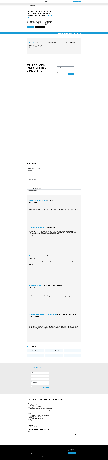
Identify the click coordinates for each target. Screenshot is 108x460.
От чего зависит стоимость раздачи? (33, 181)
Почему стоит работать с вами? (32, 190)
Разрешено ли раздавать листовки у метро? (34, 168)
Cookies (28, 455)
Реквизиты (28, 454)
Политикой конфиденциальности (39, 386)
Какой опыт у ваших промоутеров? (33, 172)
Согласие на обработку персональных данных (33, 453)
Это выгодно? (30, 170)
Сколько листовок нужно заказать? (33, 177)
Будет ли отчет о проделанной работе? (33, 179)
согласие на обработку (36, 387)
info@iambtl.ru (70, 450)
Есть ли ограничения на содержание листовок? (34, 188)
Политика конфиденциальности (31, 451)
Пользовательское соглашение (31, 452)
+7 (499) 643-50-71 (69, 1)
